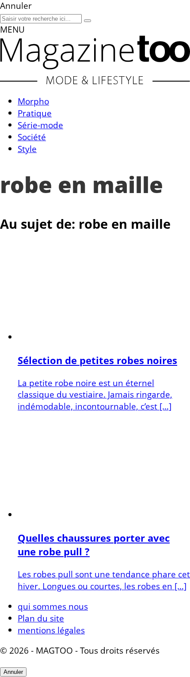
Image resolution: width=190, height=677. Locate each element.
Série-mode (40, 125)
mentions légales (51, 630)
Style (27, 149)
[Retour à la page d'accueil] (95, 81)
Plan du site (41, 618)
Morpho (33, 101)
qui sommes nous (53, 606)
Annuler (13, 672)
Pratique (35, 113)
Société (32, 137)
